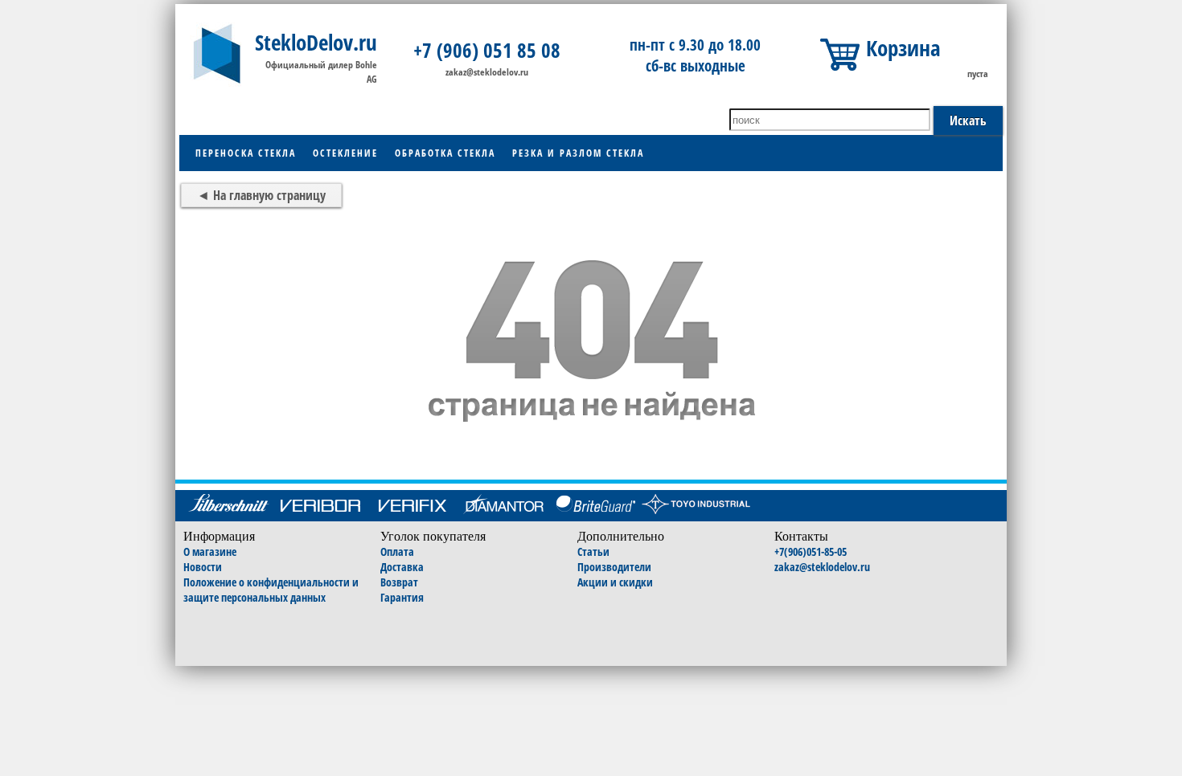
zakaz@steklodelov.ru (486, 72)
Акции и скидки (615, 582)
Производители (614, 566)
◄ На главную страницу (261, 195)
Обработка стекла (445, 153)
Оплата (397, 551)
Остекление (345, 153)
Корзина (903, 48)
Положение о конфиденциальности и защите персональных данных (271, 589)
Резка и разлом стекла (578, 153)
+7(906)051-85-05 (810, 551)
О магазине (209, 551)
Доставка (402, 566)
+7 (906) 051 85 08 (486, 49)
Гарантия (402, 597)
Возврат (399, 582)
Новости (202, 566)
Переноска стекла (245, 153)
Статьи (593, 551)
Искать (968, 120)
